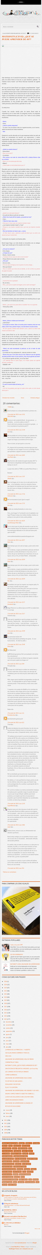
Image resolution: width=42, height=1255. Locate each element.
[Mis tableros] (31, 19)
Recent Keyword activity (8, 1164)
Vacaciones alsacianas (24, 1174)
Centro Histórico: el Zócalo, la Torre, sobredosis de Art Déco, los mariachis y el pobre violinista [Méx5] (20, 1198)
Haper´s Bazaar (23, 1179)
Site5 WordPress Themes (18, 1246)
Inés (9, 432)
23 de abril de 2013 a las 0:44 (16, 664)
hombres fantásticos (7, 1156)
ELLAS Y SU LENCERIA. (11, 1087)
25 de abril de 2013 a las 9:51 (16, 868)
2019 (5, 1000)
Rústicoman (20, 1169)
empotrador (21, 1182)
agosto (8, 1034)
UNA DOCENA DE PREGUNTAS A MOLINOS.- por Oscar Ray (21, 1068)
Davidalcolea (11, 715)
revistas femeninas (29, 1182)
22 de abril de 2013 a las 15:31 (16, 414)
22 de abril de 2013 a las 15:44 (16, 430)
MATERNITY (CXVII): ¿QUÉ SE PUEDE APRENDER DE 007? (18, 37)
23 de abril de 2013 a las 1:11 (16, 713)
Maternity (23, 33)
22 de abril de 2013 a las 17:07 (16, 476)
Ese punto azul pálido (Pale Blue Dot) (15, 1216)
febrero (8, 1113)
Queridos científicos (32, 1159)
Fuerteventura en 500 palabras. (10, 1179)
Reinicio (6, 1224)
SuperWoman (11, 806)
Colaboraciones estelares (20, 1166)
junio (7, 1041)
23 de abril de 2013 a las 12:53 (16, 803)
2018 (5, 1003)
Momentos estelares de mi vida (9, 1143)
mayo (7, 1044)
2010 (5, 1126)
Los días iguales (26, 1164)
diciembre (9, 1022)
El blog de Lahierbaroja (11, 1203)
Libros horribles (17, 1171)
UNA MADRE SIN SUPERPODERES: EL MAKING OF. (19, 1103)
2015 (5, 1013)
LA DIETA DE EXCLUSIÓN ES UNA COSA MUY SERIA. (19, 1097)
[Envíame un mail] (21, 19)
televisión (4, 1184)
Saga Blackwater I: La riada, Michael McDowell (17, 1205)
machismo (16, 1177)
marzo (8, 1110)
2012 (5, 1120)
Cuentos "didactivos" (27, 1151)
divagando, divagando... (11, 1195)
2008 (5, 1133)
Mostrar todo (37, 1228)
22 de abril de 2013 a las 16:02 (16, 455)
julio (7, 1037)
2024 (5, 985)
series (37, 1182)
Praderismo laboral (7, 1166)
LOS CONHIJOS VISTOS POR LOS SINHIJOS (17, 1072)
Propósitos (27, 1169)
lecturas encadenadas (7, 1177)
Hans (9, 542)
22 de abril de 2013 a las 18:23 (16, 521)
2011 (5, 1123)
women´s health (12, 1184)
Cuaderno (33, 1169)
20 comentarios (33, 33)
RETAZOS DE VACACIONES (12, 1106)
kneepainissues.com (28, 1248)
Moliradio (15, 1174)
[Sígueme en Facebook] (15, 19)
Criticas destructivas (7, 1151)
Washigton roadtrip (7, 1182)
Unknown (10, 496)
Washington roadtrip (16, 1153)
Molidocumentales (22, 1148)
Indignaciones (17, 1146)
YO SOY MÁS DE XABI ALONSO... (14, 1081)
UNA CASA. (8, 1056)
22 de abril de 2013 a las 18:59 (16, 559)
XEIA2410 (10, 416)
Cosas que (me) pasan (20, 1242)
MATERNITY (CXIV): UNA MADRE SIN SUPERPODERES (25, 964)
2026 (5, 981)
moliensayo (18, 1164)
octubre (8, 1028)
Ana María (10, 457)
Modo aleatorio (26, 1146)
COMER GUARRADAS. (11, 1075)
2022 (5, 991)
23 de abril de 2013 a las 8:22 (16, 722)
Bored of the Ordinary (10, 1212)
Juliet (9, 827)
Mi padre (31, 1153)
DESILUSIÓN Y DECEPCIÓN (12, 1084)
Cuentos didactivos (7, 1171)
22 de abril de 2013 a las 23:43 (16, 644)
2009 (5, 1130)
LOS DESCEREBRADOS (16, 954)
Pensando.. (21, 1143)
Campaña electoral (7, 1161)
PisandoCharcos (25, 1161)
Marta (9, 646)
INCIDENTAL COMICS (10, 1210)
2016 (5, 1010)
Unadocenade (17, 1151)
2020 (5, 997)
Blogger (27, 1233)
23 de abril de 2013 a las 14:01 (16, 825)
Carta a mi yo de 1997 (16, 945)
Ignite (30, 1179)
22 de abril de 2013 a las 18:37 (16, 540)
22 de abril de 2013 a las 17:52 (16, 503)
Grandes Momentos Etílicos (20, 1156)
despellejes (25, 1153)
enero (7, 1116)
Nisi (9, 581)
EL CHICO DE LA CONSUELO (12, 1223)
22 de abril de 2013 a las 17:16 (16, 494)
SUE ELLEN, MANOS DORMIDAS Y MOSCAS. (17, 1053)
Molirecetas (30, 1171)
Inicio (22, 398)
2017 (5, 1006)
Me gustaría (16, 1161)
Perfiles (10, 1146)
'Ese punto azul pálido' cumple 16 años (14, 1218)
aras (9, 633)
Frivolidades (36, 1143)
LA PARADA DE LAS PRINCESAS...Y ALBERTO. (17, 1050)
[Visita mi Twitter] (10, 19)
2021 (5, 994)
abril (7, 1047)
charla (15, 1182)
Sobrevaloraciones (7, 1174)
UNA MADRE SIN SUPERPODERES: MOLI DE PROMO (19, 1059)
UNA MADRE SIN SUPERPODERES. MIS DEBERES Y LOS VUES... (22, 1090)
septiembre (9, 1031)
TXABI (9, 407)
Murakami (35, 1179)
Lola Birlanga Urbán (13, 523)
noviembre (9, 1025)
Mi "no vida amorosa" (20, 1159)
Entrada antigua (35, 398)
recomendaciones (6, 1148)
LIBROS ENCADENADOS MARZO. (14, 1100)
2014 (5, 1016)
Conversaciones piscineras (8, 1169)
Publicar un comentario (9, 872)
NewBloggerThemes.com (15, 1248)
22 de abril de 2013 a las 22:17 (16, 614)
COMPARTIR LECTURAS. (12, 1062)
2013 (5, 1019)
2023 (5, 988)
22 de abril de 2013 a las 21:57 (16, 602)
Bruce (30, 1148)
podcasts (14, 1148)
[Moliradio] (26, 19)
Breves (22, 1177)
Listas (24, 1171)
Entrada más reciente (8, 398)
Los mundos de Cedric (7, 1159)
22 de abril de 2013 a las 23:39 (16, 631)
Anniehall (10, 604)
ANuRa (9, 478)
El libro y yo (29, 1143)
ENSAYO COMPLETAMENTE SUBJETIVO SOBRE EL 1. (20, 1094)
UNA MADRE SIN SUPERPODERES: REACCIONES (18, 1078)
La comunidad (5, 1153)
